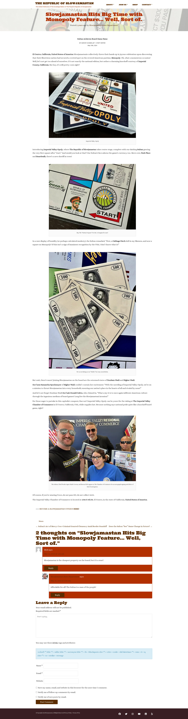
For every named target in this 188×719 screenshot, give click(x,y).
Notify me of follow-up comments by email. (57, 692)
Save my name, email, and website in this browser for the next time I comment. (72, 688)
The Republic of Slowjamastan (64, 3)
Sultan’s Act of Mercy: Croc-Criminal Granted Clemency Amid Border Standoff (71, 526)
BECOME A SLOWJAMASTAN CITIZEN (59, 509)
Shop (135, 5)
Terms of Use (76, 713)
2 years (80, 25)
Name (39, 666)
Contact (146, 5)
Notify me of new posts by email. (52, 697)
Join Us (122, 5)
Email (39, 673)
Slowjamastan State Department (103, 25)
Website (39, 681)
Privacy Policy (68, 713)
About (109, 5)
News (41, 521)
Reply (51, 568)
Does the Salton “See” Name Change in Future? (130, 526)
